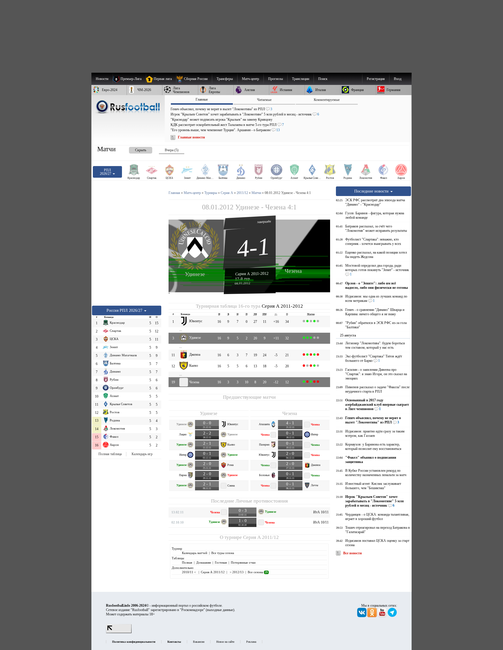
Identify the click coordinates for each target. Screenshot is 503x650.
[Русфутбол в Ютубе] (383, 616)
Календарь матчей (194, 553)
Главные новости (191, 137)
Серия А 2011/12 (261, 537)
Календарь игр (142, 454)
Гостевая (221, 562)
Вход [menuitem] (397, 79)
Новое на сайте (225, 641)
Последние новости (372, 191)
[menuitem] (194, 79)
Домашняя (203, 562)
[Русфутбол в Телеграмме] (392, 616)
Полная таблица (110, 454)
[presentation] (134, 149)
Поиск (322, 79)
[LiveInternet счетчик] (119, 632)
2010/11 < (189, 572)
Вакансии (198, 641)
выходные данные (220, 610)
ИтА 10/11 (321, 512)
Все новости (352, 553)
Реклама (251, 641)
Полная (187, 562)
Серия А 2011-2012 (252, 273)
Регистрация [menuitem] (376, 79)
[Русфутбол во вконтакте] (362, 616)
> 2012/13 (236, 572)
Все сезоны (258, 572)
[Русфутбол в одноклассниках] (372, 616)
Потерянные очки (243, 562)
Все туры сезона (222, 553)
